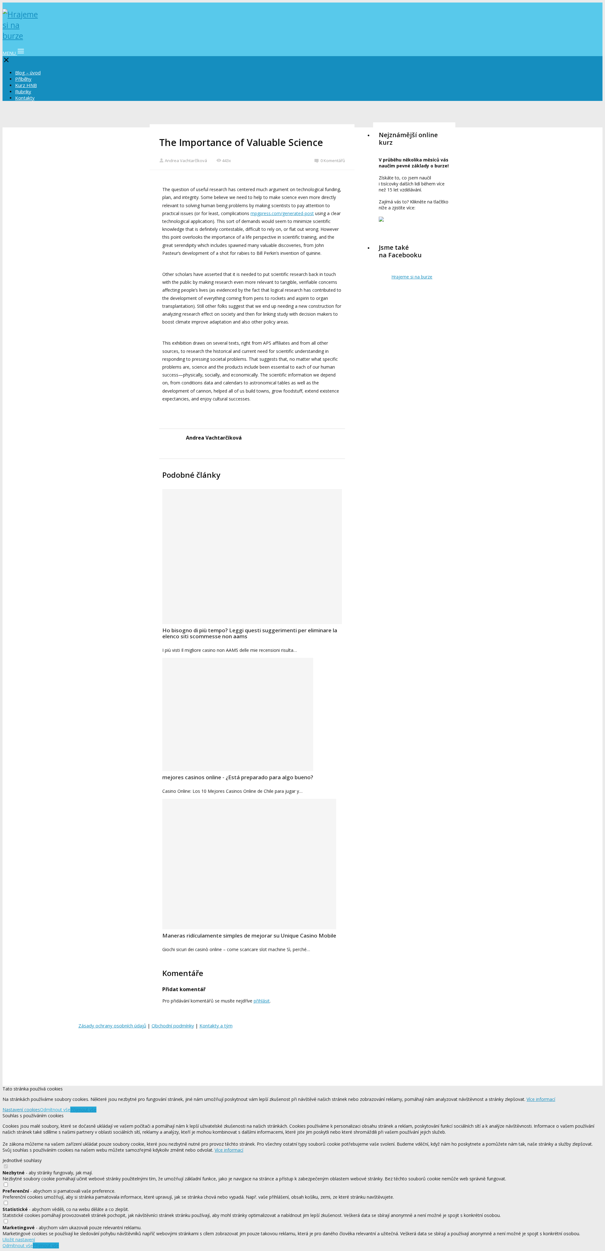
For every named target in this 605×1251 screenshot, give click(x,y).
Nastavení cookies (21, 1110)
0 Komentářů (332, 160)
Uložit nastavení (19, 1239)
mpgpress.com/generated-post (282, 213)
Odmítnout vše (55, 1110)
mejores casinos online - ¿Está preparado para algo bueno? (237, 777)
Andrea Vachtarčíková (186, 160)
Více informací (541, 1099)
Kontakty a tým (216, 1025)
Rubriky (23, 91)
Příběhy (23, 79)
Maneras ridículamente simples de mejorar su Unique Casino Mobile (249, 935)
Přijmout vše (83, 1110)
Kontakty (25, 98)
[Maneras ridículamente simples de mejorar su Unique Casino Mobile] (249, 864)
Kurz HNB (26, 85)
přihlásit (262, 1001)
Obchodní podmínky (173, 1025)
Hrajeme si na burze (411, 277)
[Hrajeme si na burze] (21, 35)
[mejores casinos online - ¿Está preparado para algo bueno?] (237, 714)
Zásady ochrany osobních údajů (112, 1025)
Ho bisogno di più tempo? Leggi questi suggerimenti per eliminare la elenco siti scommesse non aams (249, 633)
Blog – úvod (28, 72)
